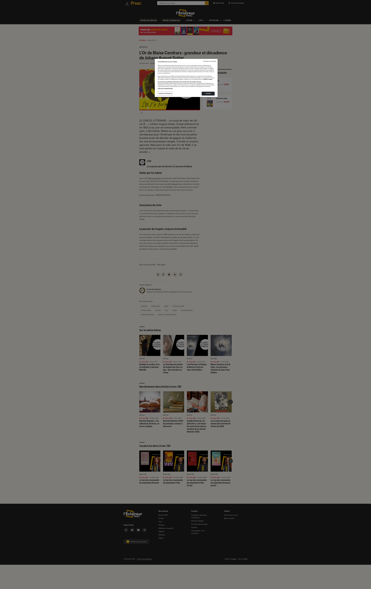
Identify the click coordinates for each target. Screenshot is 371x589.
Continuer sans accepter (209, 61)
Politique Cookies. (207, 79)
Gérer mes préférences (165, 93)
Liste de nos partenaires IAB (165, 88)
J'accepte (208, 93)
